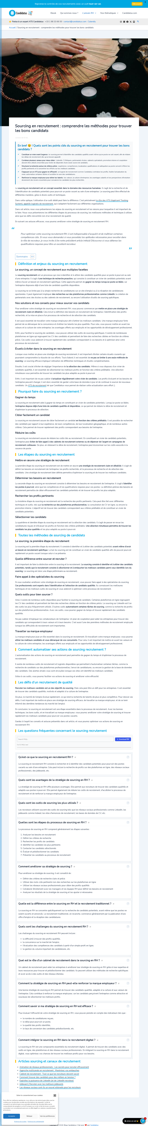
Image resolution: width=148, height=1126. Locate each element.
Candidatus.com (129, 13)
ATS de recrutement (37, 385)
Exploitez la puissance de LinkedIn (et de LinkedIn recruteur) (47, 1080)
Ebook (53, 13)
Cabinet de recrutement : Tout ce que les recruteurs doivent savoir (49, 1074)
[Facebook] (127, 22)
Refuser (29, 1116)
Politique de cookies (20, 1121)
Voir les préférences (47, 1116)
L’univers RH (88, 13)
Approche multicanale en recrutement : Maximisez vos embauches (49, 1070)
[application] (95, 13)
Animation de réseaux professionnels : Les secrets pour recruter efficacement (54, 1067)
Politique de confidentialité (36, 1121)
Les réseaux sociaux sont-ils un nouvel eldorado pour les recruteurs (50, 1087)
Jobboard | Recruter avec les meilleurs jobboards (41, 1084)
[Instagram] (121, 22)
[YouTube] (134, 22)
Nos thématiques (108, 13)
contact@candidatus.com (75, 21)
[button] (55, 1095)
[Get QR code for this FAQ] (75, 757)
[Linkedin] (124, 22)
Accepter (11, 1116)
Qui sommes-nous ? (69, 13)
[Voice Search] (109, 739)
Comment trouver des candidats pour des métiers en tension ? (48, 1077)
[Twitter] (131, 22)
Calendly (92, 21)
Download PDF (124, 739)
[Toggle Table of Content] (31, 256)
